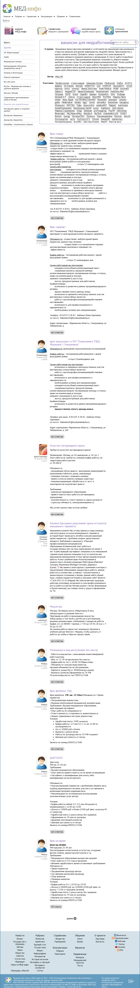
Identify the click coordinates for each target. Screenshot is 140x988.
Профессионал (62, 83)
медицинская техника (13, 61)
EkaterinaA (113, 102)
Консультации (46, 16)
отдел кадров (77, 83)
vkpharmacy (117, 119)
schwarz (75, 88)
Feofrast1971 (83, 119)
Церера (92, 94)
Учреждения (60, 941)
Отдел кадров (83, 97)
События (20, 956)
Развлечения (74, 16)
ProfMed (107, 97)
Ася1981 (78, 121)
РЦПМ (112, 110)
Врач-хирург (56, 133)
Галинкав (88, 110)
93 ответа (56, 906)
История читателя (40, 959)
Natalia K (88, 113)
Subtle (6, 57)
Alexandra (102, 99)
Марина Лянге (119, 97)
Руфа (79, 105)
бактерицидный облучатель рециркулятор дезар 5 (15, 67)
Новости (7, 16)
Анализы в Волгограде (13, 73)
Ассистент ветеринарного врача (67, 445)
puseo (96, 108)
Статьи (40, 970)
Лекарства (60, 938)
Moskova (91, 116)
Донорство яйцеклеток (13, 115)
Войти (6, 20)
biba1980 (96, 97)
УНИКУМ (106, 85)
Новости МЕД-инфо (20, 964)
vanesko (122, 99)
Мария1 (112, 105)
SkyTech (97, 113)
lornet (92, 102)
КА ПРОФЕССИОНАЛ (85, 99)
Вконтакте (121, 935)
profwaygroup (100, 110)
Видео (40, 950)
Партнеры (100, 938)
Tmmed (95, 119)
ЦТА (98, 85)
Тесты (80, 965)
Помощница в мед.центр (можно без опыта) (74, 650)
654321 (128, 83)
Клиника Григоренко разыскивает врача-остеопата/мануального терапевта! (78, 525)
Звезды (20, 947)
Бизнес (20, 938)
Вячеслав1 (60, 113)
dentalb (79, 85)
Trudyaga (121, 94)
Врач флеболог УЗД (61, 691)
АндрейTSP (70, 91)
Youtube (121, 947)
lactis (72, 119)
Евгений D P (60, 97)
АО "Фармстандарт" (12, 52)
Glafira (120, 83)
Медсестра (56, 606)
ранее (71, 918)
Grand (75, 94)
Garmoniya (123, 105)
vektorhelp (122, 110)
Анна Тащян (67, 99)
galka (57, 102)
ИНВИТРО (90, 85)
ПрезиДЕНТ (118, 85)
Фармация (19, 961)
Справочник (32, 16)
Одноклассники (121, 938)
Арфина (58, 85)
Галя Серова (117, 108)
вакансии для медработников (16, 104)
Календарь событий (20, 970)
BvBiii (115, 88)
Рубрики (18, 16)
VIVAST (123, 113)
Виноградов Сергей (82, 108)
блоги (7, 42)
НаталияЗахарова (63, 121)
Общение (61, 16)
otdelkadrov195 (110, 113)
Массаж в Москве (11, 93)
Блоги (80, 938)
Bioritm (58, 116)
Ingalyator (105, 108)
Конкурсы (80, 957)
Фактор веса (115, 121)
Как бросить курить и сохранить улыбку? (17, 109)
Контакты (100, 941)
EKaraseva (60, 105)
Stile (113, 94)
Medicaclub (110, 83)
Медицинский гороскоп (80, 961)
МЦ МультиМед (74, 113)
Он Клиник (69, 85)
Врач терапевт (58, 227)
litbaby (78, 102)
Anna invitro (88, 105)
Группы (80, 941)
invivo (67, 88)
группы (7, 47)
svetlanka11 (42, 620)
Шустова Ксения (91, 121)
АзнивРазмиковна (63, 108)
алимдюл (112, 99)
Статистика (20, 959)
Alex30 (127, 116)
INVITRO (70, 105)
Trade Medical (105, 88)
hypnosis (59, 88)
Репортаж (40, 938)
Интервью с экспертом (40, 966)
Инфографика (40, 953)
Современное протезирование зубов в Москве (16, 98)
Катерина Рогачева (43, 538)
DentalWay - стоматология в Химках (18, 124)
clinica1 (71, 97)
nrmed (129, 85)
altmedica (101, 102)
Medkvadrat (67, 102)
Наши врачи (60, 954)
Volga (79, 110)
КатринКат (103, 94)
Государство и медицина (20, 942)
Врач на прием (57, 840)
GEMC (68, 94)
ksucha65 (124, 88)
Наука (19, 950)
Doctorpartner (61, 119)
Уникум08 (105, 119)
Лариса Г (59, 91)
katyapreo (124, 102)
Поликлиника (42, 147)
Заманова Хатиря (94, 83)
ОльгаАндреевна (104, 116)
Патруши (59, 94)
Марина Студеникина (65, 110)
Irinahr (58, 99)
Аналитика (40, 941)
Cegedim (84, 94)
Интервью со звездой (40, 962)
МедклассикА (102, 91)
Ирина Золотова (89, 88)
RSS (121, 950)
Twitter (121, 944)
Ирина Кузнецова (86, 91)
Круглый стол (40, 944)
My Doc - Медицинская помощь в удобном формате (17, 87)
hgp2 (85, 102)
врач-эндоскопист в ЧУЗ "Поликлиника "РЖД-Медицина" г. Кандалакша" (75, 343)
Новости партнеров (12, 77)
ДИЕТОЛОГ (56, 758)
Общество (19, 953)
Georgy (67, 116)
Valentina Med (117, 91)
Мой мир (121, 941)
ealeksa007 (101, 105)
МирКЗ (104, 121)
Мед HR (59, 76)
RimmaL (118, 116)
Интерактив (40, 956)
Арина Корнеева (40, 456)
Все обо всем (9, 82)
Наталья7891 (78, 116)
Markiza (44, 663)
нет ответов (57, 218)
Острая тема (40, 947)
